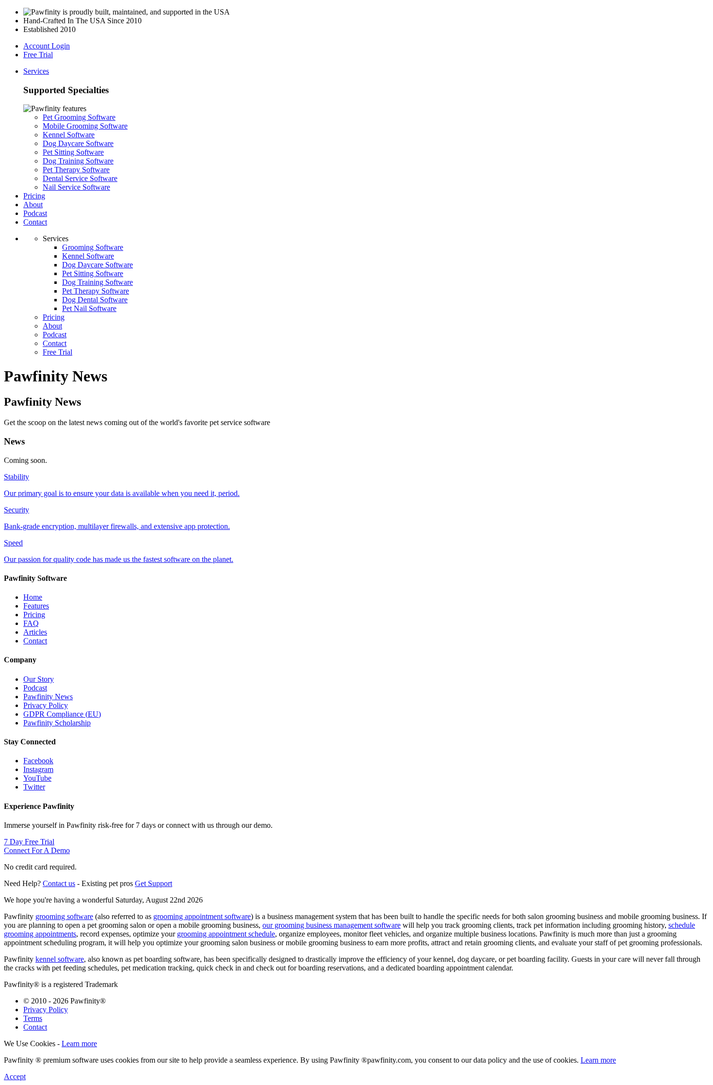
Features (36, 606)
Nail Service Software (76, 187)
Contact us (59, 883)
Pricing (34, 196)
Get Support (153, 883)
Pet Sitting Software (73, 152)
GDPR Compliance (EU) (62, 714)
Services (36, 71)
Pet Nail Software (89, 308)
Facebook (38, 760)
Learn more (79, 1043)
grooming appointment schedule (226, 934)
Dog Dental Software (95, 300)
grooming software (64, 916)
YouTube (37, 778)
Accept (15, 1076)
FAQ (31, 623)
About (33, 204)
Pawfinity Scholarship (57, 723)
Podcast (35, 213)
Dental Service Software (80, 178)
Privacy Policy (45, 705)
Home (32, 597)
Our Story (38, 679)
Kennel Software (69, 135)
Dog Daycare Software (78, 143)
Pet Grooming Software (79, 117)
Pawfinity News (48, 696)
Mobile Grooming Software (85, 126)
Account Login (46, 46)
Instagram (38, 769)
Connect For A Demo (37, 850)
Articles (35, 632)
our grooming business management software (331, 925)
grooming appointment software (202, 916)
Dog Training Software (78, 161)
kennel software (59, 959)
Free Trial (38, 54)
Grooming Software (92, 247)
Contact (35, 222)
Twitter (34, 787)
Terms (32, 1018)
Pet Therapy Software (76, 169)
